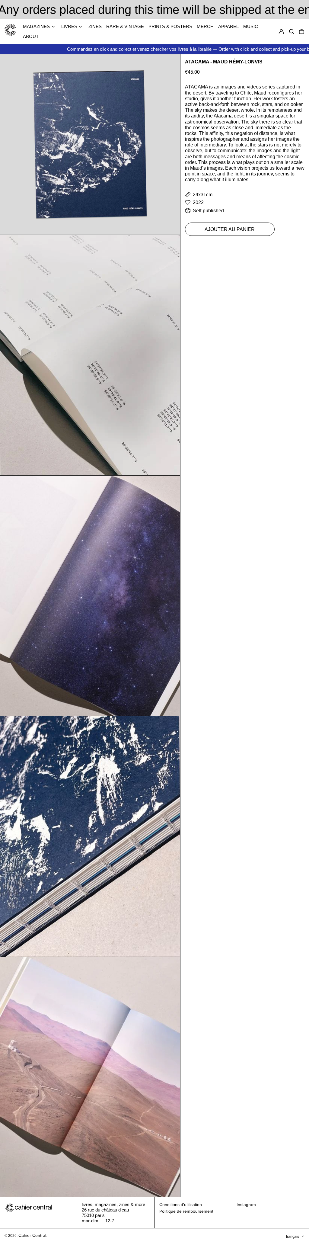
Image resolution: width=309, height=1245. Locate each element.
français (293, 1236)
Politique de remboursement (186, 1211)
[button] (301, 32)
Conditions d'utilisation (180, 1204)
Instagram (246, 1204)
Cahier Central (32, 1235)
